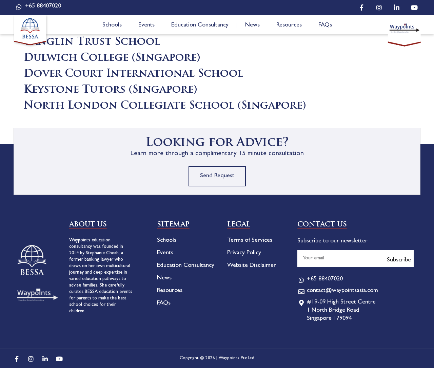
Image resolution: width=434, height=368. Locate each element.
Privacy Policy (244, 253)
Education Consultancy (200, 25)
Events (146, 25)
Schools (112, 25)
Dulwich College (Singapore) (112, 58)
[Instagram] (379, 7)
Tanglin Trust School (92, 42)
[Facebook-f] (361, 7)
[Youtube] (414, 7)
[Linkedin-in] (397, 7)
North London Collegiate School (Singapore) (165, 106)
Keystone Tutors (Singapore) (110, 90)
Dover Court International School (133, 74)
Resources (289, 25)
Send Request (217, 176)
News (252, 25)
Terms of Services (249, 241)
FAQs (325, 25)
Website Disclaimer (251, 266)
